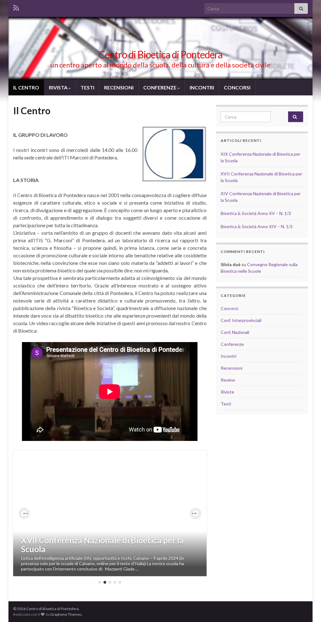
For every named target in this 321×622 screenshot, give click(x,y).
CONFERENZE (160, 87)
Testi (226, 403)
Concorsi (229, 308)
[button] (24, 513)
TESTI (87, 87)
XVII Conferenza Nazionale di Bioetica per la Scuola (102, 545)
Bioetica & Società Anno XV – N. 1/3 (256, 213)
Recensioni (231, 368)
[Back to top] (307, 608)
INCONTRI (202, 87)
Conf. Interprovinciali (241, 320)
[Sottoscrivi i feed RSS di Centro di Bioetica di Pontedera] (16, 6)
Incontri (228, 356)
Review (228, 380)
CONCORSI (237, 87)
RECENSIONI (119, 87)
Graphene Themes (66, 614)
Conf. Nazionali (235, 332)
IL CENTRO (26, 87)
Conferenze (232, 344)
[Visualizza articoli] (110, 513)
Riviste (227, 391)
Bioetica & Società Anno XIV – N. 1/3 (256, 226)
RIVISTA (58, 87)
